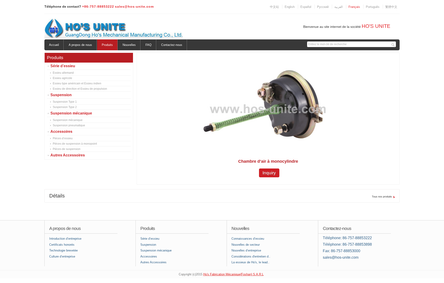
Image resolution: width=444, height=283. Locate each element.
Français (354, 7)
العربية (338, 7)
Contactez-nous (171, 45)
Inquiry (269, 172)
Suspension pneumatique (69, 125)
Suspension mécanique (71, 113)
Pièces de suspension (66, 149)
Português (372, 7)
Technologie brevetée (63, 250)
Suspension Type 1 (65, 101)
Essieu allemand (63, 72)
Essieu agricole (62, 78)
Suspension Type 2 (65, 107)
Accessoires (61, 132)
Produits (107, 45)
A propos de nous (80, 45)
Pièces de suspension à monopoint (75, 143)
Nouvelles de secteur (245, 244)
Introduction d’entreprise (65, 238)
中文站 (274, 7)
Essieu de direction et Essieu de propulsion (80, 88)
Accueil (54, 45)
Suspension (61, 95)
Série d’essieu (62, 66)
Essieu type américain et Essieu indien (77, 83)
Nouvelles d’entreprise (246, 250)
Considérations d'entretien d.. (250, 256)
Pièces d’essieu (63, 138)
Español (305, 7)
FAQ (148, 45)
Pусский (323, 7)
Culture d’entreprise (62, 256)
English (290, 7)
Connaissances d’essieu (247, 238)
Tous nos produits (382, 196)
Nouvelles (129, 45)
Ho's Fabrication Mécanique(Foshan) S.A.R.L (233, 274)
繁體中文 (391, 7)
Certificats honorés (61, 244)
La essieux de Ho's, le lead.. (250, 262)
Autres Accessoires (67, 155)
